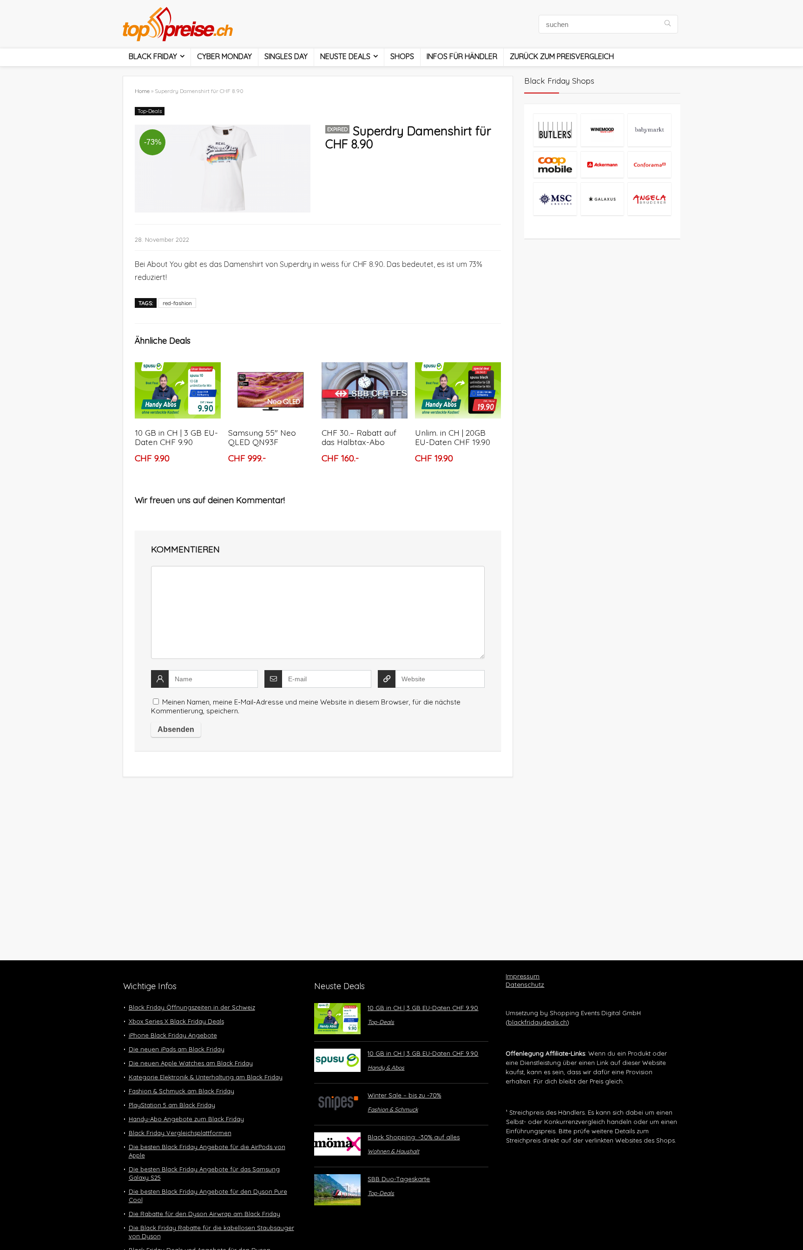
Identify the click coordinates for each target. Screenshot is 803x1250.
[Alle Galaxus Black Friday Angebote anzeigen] (602, 198)
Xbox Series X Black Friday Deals (176, 1021)
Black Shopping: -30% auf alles (414, 1137)
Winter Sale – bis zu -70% (404, 1095)
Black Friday (153, 56)
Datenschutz (525, 984)
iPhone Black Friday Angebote (173, 1035)
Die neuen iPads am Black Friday (176, 1049)
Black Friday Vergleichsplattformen (180, 1133)
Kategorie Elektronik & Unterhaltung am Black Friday (206, 1077)
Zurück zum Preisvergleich (562, 56)
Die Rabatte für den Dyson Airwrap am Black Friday (204, 1213)
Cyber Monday (224, 56)
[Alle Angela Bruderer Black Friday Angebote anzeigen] (649, 198)
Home (142, 90)
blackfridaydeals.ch (537, 1022)
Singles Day (286, 56)
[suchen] (667, 24)
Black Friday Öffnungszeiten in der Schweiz (192, 1007)
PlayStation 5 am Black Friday (172, 1105)
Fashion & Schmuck (393, 1109)
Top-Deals (150, 111)
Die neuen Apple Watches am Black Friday (191, 1063)
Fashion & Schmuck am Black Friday (181, 1091)
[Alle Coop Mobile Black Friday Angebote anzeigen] (554, 164)
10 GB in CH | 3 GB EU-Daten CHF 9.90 (176, 437)
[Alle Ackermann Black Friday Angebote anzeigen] (602, 164)
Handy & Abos (386, 1067)
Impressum (523, 976)
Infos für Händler (462, 56)
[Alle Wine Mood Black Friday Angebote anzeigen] (602, 129)
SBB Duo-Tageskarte (399, 1179)
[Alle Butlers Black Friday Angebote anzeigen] (554, 129)
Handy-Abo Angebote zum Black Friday (186, 1119)
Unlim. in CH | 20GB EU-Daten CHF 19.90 (452, 437)
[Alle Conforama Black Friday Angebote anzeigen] (649, 164)
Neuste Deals (345, 56)
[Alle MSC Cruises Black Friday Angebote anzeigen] (554, 198)
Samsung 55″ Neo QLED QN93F (262, 437)
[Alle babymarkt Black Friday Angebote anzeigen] (649, 129)
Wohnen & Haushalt (393, 1151)
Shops (402, 56)
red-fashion (177, 302)
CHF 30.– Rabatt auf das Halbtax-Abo (359, 437)
